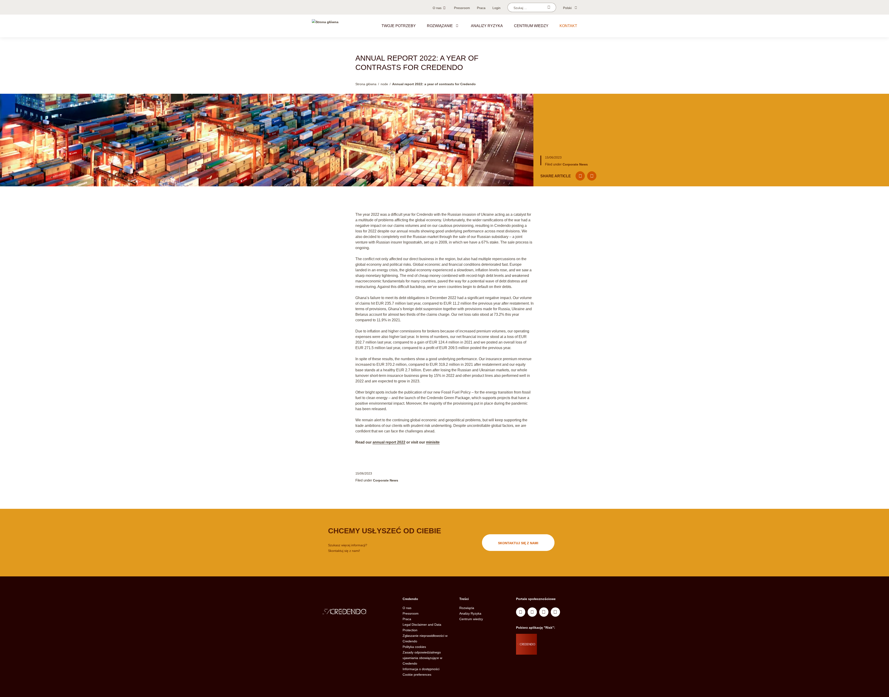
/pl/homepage (354, 612)
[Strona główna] (325, 26)
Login (496, 8)
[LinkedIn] (591, 176)
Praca (481, 8)
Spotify (543, 612)
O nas (437, 8)
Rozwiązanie (440, 26)
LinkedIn (520, 612)
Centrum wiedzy (531, 26)
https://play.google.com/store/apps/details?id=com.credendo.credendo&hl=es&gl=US (555, 650)
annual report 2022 (389, 442)
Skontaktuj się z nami (518, 543)
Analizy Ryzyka (487, 26)
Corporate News (575, 164)
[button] (457, 25)
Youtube (532, 612)
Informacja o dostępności (421, 669)
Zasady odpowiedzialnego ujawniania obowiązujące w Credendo (422, 657)
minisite (433, 442)
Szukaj (548, 7)
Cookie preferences (417, 674)
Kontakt (568, 26)
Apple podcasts (555, 612)
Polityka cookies (414, 647)
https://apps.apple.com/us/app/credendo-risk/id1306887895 (553, 638)
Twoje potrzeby (399, 26)
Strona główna (365, 84)
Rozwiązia (466, 608)
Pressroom (462, 8)
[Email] (580, 176)
